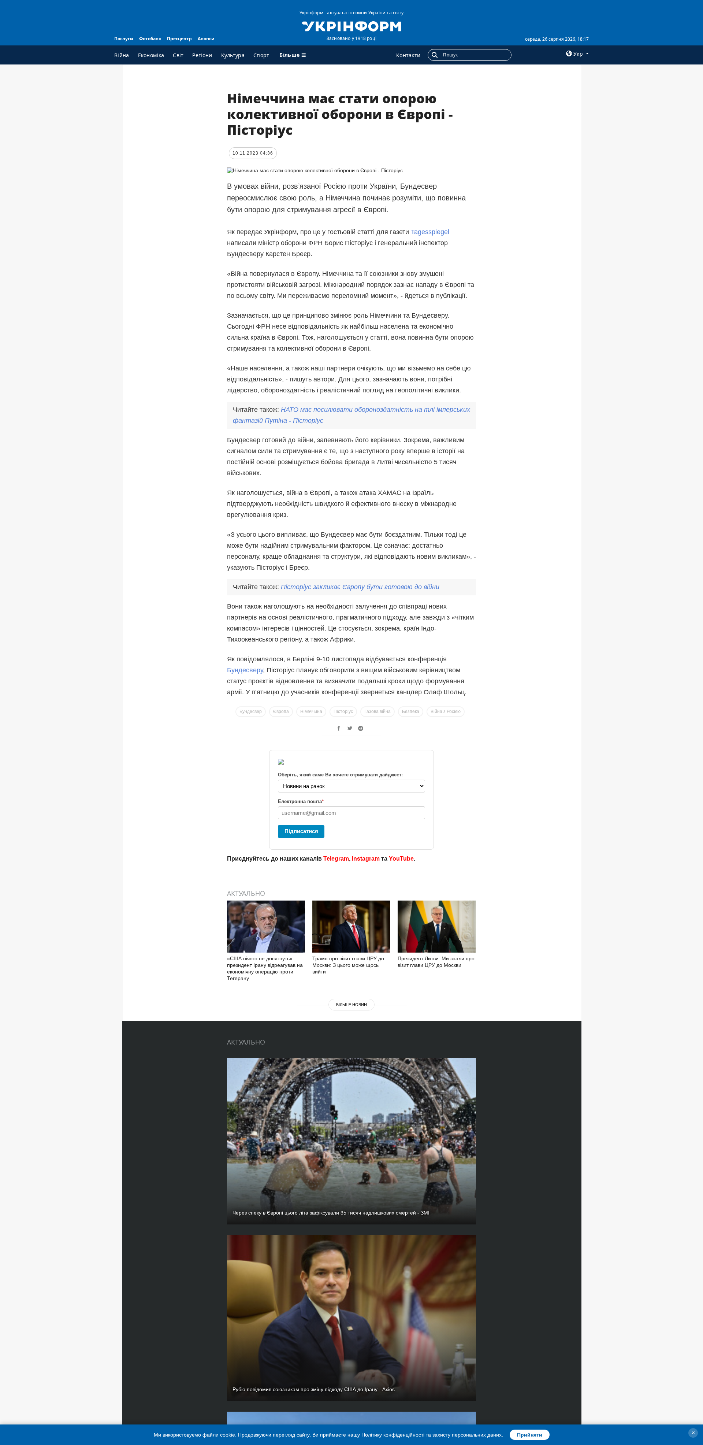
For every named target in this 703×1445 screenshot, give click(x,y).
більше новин (351, 1004)
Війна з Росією (446, 711)
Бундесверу (245, 670)
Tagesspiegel (430, 232)
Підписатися (301, 831)
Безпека (410, 711)
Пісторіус (343, 711)
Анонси (206, 39)
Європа (281, 711)
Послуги (123, 39)
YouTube (401, 858)
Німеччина (311, 711)
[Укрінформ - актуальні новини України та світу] (351, 26)
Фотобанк (150, 39)
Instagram (366, 858)
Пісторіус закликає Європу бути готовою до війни (360, 587)
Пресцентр (179, 39)
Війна (121, 55)
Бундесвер (250, 711)
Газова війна (377, 711)
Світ (178, 55)
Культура (233, 55)
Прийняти (529, 1435)
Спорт (261, 55)
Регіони (202, 55)
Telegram (336, 858)
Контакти (408, 55)
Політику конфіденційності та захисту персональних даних (431, 1435)
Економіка (151, 55)
